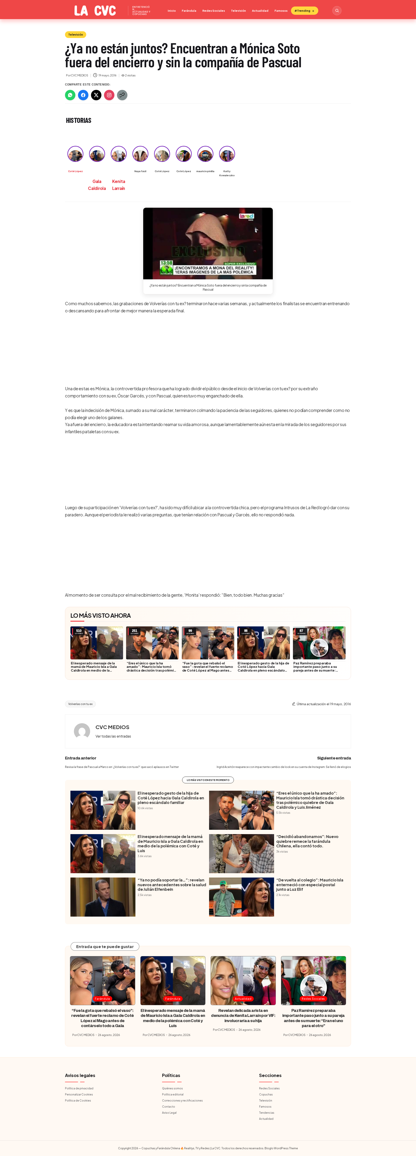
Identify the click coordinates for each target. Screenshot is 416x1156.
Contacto (168, 1106)
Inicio (172, 10)
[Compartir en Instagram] (109, 95)
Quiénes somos (172, 1088)
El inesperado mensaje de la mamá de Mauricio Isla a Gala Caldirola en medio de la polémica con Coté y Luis (94, 668)
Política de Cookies (78, 1100)
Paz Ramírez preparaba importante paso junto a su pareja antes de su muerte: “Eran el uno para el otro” (315, 668)
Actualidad (260, 10)
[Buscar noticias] (336, 10)
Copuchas (266, 1094)
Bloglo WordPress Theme (281, 1148)
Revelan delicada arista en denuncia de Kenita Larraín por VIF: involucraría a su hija (243, 1015)
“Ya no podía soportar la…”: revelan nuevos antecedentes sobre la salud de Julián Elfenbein (172, 885)
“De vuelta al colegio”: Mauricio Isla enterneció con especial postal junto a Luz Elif (309, 885)
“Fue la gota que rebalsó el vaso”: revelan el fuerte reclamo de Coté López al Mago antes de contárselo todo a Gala (207, 668)
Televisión (238, 10)
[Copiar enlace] (122, 95)
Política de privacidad (79, 1088)
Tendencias (266, 1112)
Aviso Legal (169, 1112)
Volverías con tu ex (80, 704)
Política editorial (173, 1094)
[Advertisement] (206, 350)
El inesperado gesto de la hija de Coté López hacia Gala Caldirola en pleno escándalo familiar (263, 668)
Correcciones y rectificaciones (182, 1100)
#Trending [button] (302, 10)
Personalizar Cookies (79, 1094)
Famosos (281, 10)
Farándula (189, 10)
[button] (208, 243)
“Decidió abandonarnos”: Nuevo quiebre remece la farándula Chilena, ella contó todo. (307, 841)
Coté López (75, 171)
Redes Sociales (213, 10)
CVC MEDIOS (112, 727)
